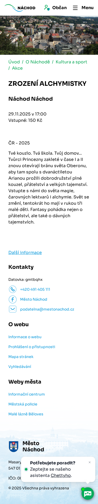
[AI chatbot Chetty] (87, 493)
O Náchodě (38, 62)
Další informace (25, 252)
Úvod (14, 62)
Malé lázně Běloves (25, 414)
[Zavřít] (89, 462)
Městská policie (22, 404)
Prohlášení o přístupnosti (31, 346)
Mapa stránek (20, 356)
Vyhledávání (19, 366)
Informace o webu (25, 337)
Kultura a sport (71, 62)
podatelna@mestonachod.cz (47, 309)
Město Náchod (33, 299)
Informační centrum (26, 394)
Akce (17, 68)
